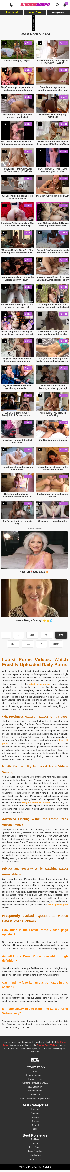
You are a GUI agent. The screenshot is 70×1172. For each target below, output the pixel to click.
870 (32, 635)
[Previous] (18, 635)
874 (28, 644)
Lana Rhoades (35, 1151)
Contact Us (35, 1094)
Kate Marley (35, 1147)
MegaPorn (33, 1167)
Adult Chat (35, 12)
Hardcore (35, 1117)
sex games (58, 12)
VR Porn (23, 1167)
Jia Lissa (35, 1139)
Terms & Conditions (35, 1075)
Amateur (35, 1113)
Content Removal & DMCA (35, 1083)
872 (61, 635)
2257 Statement (35, 1087)
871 (47, 635)
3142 (56, 644)
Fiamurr (35, 1143)
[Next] (41, 644)
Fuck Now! (12, 12)
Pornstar (35, 1109)
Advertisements (35, 1091)
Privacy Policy (35, 1079)
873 (13, 644)
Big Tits (35, 1121)
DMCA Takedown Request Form (35, 1098)
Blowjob (35, 1125)
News (35, 1071)
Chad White (35, 1155)
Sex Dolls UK (45, 1167)
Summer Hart (35, 1159)
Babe (35, 1129)
